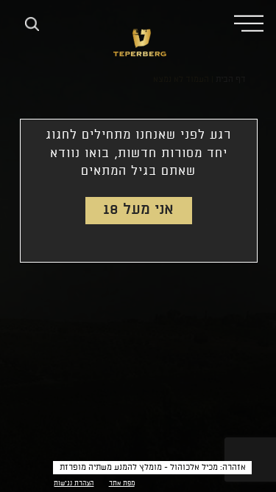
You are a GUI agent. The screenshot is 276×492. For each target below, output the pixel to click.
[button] (248, 22)
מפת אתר (122, 483)
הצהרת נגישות (73, 483)
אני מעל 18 (138, 210)
